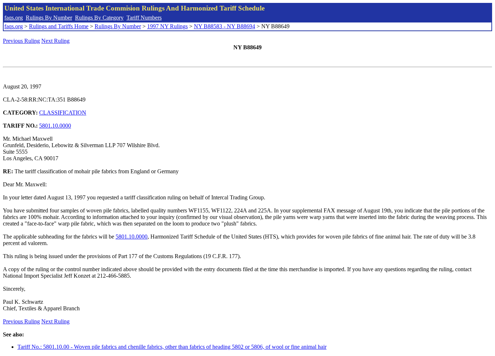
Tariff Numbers (144, 18)
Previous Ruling (21, 41)
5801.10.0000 (55, 126)
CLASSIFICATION (62, 112)
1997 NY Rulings (167, 26)
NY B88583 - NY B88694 (224, 26)
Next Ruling (55, 41)
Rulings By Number (49, 18)
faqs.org (13, 18)
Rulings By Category (99, 18)
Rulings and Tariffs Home (58, 26)
